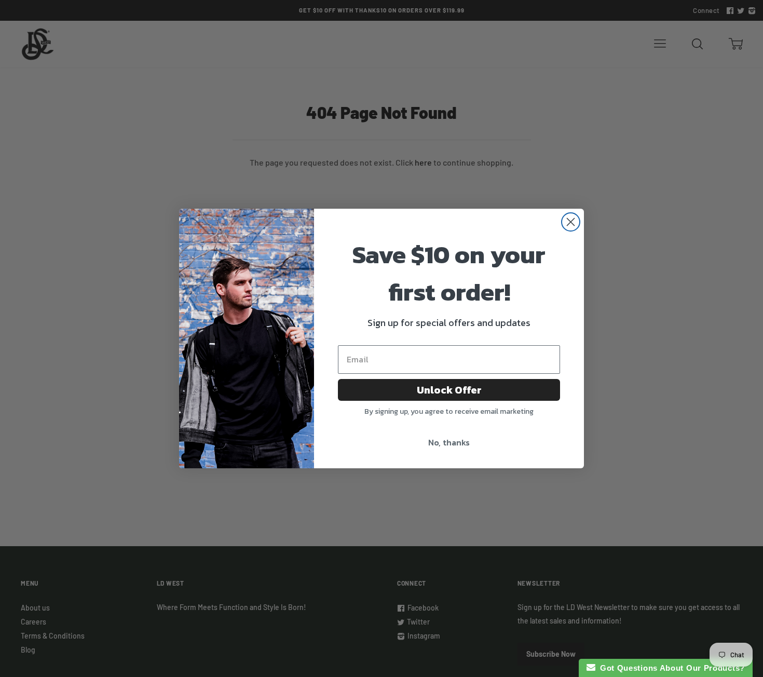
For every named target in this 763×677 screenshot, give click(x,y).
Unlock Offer (449, 390)
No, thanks (449, 442)
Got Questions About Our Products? (670, 668)
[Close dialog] (571, 222)
